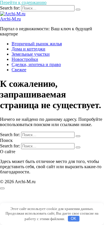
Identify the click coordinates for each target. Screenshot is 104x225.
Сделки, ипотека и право (36, 64)
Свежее (19, 69)
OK (73, 218)
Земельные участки (31, 54)
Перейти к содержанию (23, 2)
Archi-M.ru (10, 18)
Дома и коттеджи (28, 48)
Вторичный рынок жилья (37, 43)
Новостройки (25, 59)
